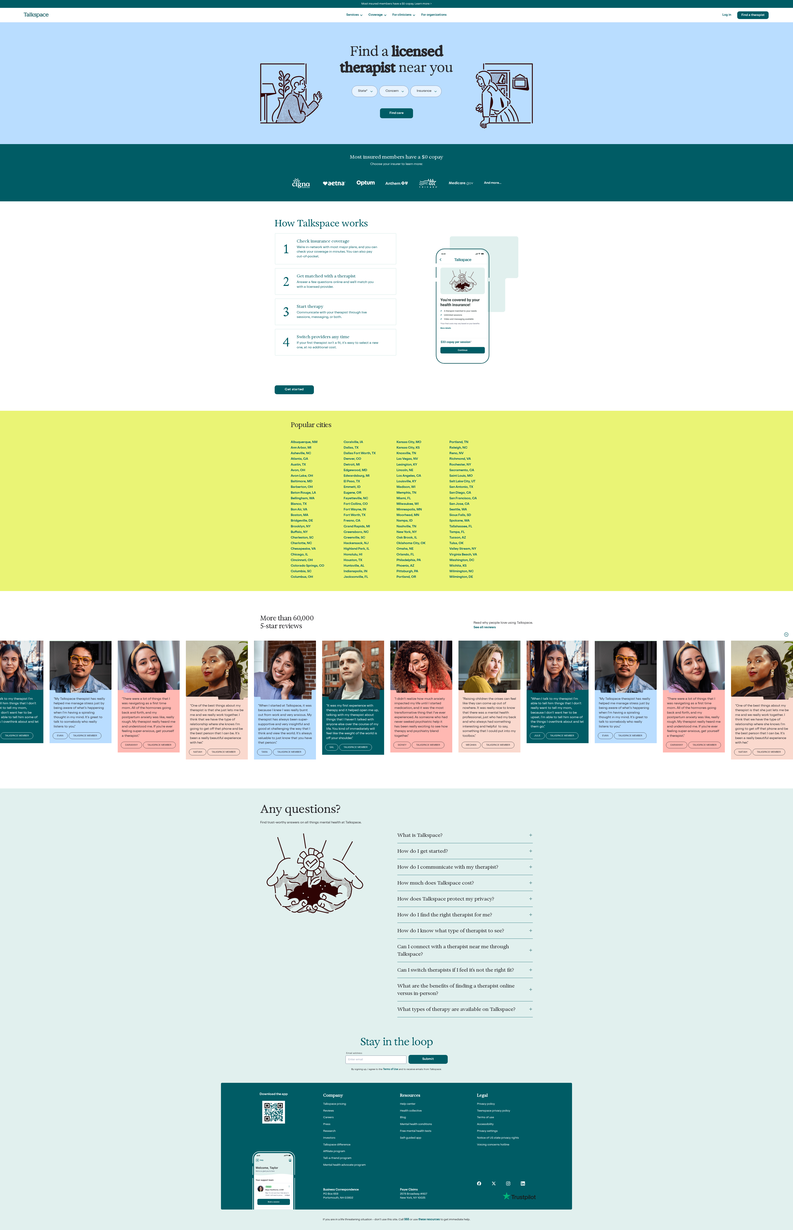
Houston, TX (353, 560)
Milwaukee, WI (407, 504)
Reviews (328, 1110)
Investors (329, 1138)
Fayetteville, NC (356, 498)
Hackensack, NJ (356, 543)
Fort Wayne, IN (355, 509)
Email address (354, 1053)
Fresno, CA (352, 521)
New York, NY (406, 532)
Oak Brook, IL (406, 538)
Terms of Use (390, 1069)
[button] (354, 15)
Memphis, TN (406, 493)
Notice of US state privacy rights (498, 1138)
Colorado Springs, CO (307, 566)
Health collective (411, 1110)
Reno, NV (456, 453)
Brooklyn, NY (301, 526)
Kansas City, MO (408, 442)
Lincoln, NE (404, 470)
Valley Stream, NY (462, 549)
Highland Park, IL (356, 549)
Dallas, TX (351, 448)
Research (329, 1131)
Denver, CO (352, 459)
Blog (403, 1117)
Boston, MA (299, 515)
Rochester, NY (460, 465)
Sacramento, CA (461, 470)
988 (406, 1219)
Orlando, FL (405, 554)
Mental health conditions (416, 1124)
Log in (726, 15)
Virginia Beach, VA (463, 554)
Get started (294, 389)
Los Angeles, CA (408, 476)
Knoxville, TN (406, 453)
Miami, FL (403, 498)
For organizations (433, 15)
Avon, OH (298, 470)
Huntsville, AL (354, 566)
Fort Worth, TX (355, 515)
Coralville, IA (353, 442)
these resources (429, 1219)
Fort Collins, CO (356, 504)
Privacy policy (486, 1104)
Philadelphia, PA (408, 560)
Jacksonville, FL (356, 577)
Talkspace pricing (334, 1104)
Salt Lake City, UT (462, 481)
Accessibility (485, 1124)
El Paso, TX (352, 481)
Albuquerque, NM (304, 442)
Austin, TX (298, 465)
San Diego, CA (460, 493)
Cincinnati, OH (302, 560)
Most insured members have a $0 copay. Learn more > (396, 3)
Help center (407, 1104)
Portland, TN (458, 442)
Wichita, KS (458, 566)
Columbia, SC (301, 571)
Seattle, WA (458, 509)
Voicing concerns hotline (493, 1144)
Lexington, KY (406, 465)
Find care (396, 113)
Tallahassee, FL (460, 526)
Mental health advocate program (344, 1165)
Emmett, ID (352, 487)
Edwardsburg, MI (357, 476)
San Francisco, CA (463, 498)
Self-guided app (410, 1138)
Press (326, 1124)
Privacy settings (487, 1131)
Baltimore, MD (301, 481)
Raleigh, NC (458, 448)
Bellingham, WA (303, 498)
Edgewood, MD (355, 470)
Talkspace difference (336, 1144)
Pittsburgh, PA (407, 571)
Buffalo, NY (299, 532)
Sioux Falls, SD (460, 515)
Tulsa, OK (456, 543)
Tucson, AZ (457, 538)
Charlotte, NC (301, 543)
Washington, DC (461, 560)
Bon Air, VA (299, 509)
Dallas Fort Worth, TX (360, 453)
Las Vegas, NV (407, 459)
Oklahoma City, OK (410, 543)
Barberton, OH (302, 487)
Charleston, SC (302, 538)
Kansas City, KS (408, 448)
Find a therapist (753, 15)
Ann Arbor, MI (301, 448)
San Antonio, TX (461, 487)
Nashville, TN (406, 526)
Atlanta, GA (299, 459)
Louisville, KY (406, 481)
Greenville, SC (354, 538)
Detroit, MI (352, 465)
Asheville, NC (301, 453)
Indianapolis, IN (355, 571)
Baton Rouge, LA (303, 493)
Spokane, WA (459, 521)
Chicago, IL (299, 554)
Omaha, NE (404, 549)
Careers (328, 1117)
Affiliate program (334, 1151)
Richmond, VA (460, 459)
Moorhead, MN (407, 515)
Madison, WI (405, 487)
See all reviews (485, 627)
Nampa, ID (404, 521)
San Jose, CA (459, 504)
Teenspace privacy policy (493, 1110)
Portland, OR (406, 577)
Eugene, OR (352, 493)
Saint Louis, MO (461, 476)
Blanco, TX (299, 504)
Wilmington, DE (461, 577)
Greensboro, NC (356, 532)
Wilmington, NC (461, 571)
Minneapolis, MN (409, 509)
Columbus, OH (302, 577)
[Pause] (786, 634)
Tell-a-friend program (337, 1158)
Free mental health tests (415, 1131)
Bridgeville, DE (302, 521)
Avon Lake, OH (302, 476)
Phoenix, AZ (405, 566)
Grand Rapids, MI (357, 526)
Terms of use (485, 1117)
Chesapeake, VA (303, 549)
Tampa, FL (457, 532)
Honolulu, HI (353, 554)
